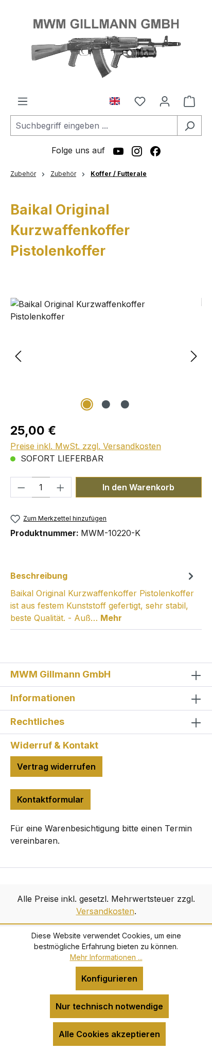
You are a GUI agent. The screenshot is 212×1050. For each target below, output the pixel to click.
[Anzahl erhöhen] (61, 487)
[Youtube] (118, 150)
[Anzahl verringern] (21, 487)
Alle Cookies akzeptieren (109, 1034)
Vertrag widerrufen (56, 766)
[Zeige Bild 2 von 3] (106, 404)
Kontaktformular (50, 799)
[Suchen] (189, 125)
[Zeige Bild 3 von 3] (125, 404)
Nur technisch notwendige (109, 1006)
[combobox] (94, 125)
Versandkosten (105, 911)
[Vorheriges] (18, 355)
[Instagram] (137, 150)
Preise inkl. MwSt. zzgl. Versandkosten (85, 446)
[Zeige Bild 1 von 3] (87, 404)
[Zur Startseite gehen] (106, 47)
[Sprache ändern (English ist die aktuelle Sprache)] (119, 99)
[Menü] (22, 101)
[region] (106, 356)
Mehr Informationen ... (106, 957)
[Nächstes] (194, 355)
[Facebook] (155, 150)
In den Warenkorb (138, 487)
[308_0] (106, 356)
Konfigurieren (109, 978)
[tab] (103, 596)
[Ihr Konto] (164, 101)
